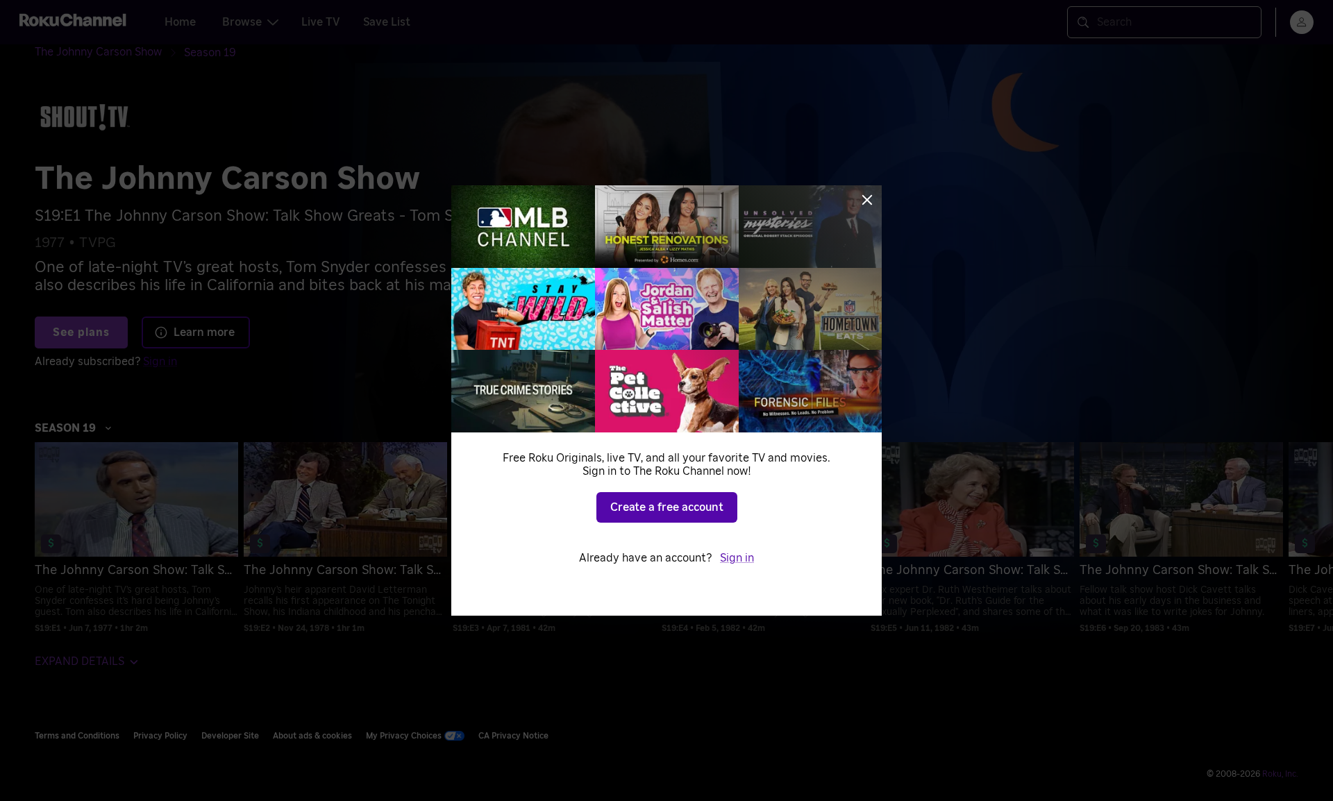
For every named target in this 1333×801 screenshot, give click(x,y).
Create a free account (666, 507)
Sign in (737, 558)
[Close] (867, 200)
